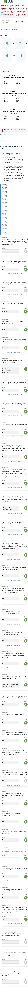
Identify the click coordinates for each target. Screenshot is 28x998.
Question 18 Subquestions (13, 624)
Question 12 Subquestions (13, 487)
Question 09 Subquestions (13, 415)
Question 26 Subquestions (13, 785)
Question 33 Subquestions (13, 923)
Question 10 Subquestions (13, 436)
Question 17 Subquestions (13, 603)
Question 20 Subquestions (13, 668)
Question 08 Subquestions (13, 394)
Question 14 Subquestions (13, 534)
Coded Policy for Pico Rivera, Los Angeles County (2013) (13, 130)
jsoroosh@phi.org (18, 12)
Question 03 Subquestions (13, 294)
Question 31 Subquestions (13, 881)
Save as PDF (21, 21)
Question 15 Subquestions (13, 559)
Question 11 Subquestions (13, 461)
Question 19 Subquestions (13, 645)
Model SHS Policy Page (6, 134)
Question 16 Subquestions (13, 580)
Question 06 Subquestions (13, 352)
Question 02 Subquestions (13, 273)
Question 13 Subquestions (13, 513)
